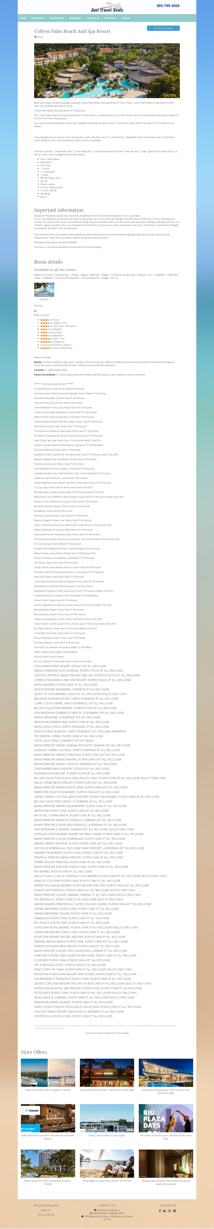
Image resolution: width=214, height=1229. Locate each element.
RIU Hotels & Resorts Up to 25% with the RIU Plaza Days (166, 1137)
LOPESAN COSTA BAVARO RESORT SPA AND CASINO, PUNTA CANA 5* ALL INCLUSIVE (89, 834)
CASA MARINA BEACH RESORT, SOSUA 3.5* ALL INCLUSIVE (71, 768)
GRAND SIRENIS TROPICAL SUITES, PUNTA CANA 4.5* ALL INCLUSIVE (78, 843)
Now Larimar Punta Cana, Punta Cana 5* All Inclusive (60, 426)
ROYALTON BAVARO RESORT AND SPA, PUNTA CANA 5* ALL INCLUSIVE (79, 937)
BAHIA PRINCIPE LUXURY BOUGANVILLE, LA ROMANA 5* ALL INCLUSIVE (80, 825)
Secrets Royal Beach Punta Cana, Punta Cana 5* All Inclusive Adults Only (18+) (73, 604)
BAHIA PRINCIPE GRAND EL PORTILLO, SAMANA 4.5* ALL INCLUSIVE (77, 820)
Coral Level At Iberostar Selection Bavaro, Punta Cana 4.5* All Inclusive (69, 581)
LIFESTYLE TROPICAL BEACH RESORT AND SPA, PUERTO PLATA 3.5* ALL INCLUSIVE (87, 675)
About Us (46, 1210)
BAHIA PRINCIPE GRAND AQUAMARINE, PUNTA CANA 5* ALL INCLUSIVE (80, 806)
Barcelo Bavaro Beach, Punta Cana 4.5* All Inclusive (60, 614)
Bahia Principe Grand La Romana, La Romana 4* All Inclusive (64, 416)
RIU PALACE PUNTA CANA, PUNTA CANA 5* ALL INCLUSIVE (72, 923)
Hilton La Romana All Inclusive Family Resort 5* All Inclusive (63, 529)
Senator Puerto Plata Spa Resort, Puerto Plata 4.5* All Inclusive (65, 412)
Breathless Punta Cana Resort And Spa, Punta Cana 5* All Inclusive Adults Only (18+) (76, 454)
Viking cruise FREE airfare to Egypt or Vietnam (48, 1089)
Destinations (57, 17)
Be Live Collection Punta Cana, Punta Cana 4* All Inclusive (62, 661)
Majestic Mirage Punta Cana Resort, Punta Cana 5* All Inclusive (65, 459)
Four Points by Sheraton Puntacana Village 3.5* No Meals (62, 647)
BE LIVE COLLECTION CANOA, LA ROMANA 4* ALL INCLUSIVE (73, 801)
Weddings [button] (75, 17)
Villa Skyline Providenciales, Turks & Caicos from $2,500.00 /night (166, 1091)
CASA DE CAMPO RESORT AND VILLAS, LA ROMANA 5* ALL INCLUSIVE (79, 1011)
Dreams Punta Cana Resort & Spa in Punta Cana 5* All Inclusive (66, 501)
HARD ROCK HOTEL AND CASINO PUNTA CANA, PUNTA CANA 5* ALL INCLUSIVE (85, 955)
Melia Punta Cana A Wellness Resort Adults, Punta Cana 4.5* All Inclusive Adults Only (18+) (79, 496)
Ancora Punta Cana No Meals (49, 656)
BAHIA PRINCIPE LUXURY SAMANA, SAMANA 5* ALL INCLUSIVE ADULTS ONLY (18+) (87, 895)
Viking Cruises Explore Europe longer (107, 1135)
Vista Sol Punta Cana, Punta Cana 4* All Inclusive (58, 402)
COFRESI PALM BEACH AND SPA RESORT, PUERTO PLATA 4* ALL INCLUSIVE (82, 680)
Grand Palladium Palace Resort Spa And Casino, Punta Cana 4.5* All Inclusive (72, 482)
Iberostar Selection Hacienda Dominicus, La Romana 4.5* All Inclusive (69, 572)
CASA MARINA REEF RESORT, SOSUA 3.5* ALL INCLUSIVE (70, 666)
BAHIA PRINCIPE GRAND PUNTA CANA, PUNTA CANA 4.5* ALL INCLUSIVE (81, 787)
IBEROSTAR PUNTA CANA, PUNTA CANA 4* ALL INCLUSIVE (71, 810)
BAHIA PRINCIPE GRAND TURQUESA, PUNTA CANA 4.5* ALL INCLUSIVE (79, 755)
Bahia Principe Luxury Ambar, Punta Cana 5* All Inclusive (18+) (65, 553)
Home (23, 17)
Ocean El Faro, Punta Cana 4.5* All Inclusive (55, 600)
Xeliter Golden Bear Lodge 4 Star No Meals (55, 651)
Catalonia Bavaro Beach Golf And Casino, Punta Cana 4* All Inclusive (68, 421)
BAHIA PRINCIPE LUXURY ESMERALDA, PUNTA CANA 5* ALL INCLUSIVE (79, 839)
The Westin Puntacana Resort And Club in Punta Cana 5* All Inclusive (68, 435)
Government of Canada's (55, 234)
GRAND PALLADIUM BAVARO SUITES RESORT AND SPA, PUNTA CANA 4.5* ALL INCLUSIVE (91, 885)
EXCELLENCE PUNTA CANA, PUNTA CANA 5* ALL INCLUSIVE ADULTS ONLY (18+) (85, 993)
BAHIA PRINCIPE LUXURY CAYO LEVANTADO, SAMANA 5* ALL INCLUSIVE (80, 951)
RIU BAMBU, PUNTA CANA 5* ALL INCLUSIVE (63, 871)
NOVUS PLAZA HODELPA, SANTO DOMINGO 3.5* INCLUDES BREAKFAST (80, 731)
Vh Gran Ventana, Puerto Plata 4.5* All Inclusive (57, 543)
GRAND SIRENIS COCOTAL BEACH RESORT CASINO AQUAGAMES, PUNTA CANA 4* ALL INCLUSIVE (96, 797)
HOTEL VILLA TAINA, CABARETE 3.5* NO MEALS (64, 740)
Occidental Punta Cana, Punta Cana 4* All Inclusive (59, 388)
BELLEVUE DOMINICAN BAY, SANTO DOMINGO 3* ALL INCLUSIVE (76, 698)
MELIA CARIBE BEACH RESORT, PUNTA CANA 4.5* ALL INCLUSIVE (75, 782)
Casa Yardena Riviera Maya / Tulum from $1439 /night (107, 1089)
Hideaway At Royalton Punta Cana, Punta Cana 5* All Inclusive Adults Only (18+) (73, 590)
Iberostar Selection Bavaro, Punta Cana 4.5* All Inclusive (62, 506)
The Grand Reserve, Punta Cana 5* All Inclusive (57, 449)
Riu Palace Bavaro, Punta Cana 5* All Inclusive (56, 642)
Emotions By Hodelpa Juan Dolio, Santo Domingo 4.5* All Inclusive (67, 548)
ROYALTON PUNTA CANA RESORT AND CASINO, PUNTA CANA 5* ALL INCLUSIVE (85, 974)
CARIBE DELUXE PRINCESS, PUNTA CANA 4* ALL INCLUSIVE (72, 862)
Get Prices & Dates (163, 28)
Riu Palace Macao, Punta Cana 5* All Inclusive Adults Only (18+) (65, 628)
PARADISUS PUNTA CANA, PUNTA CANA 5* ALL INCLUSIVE (71, 918)
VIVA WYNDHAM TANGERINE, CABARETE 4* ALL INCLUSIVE (71, 689)
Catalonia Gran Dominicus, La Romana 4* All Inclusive (61, 478)
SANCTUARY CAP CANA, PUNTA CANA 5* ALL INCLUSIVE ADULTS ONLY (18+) (83, 969)
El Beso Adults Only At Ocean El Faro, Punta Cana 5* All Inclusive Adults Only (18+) (75, 623)
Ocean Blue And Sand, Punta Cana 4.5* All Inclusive (59, 633)
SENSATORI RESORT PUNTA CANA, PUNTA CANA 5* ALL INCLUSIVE (77, 932)
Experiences (38, 17)
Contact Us (93, 17)
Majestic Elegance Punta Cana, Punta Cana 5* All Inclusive (63, 520)
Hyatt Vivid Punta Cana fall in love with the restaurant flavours (47, 1137)
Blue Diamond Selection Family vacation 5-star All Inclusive (63, 586)
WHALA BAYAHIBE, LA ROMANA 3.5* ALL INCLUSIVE (67, 717)
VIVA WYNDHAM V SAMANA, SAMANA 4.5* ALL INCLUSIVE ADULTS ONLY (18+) (84, 829)
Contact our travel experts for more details (107, 1033)
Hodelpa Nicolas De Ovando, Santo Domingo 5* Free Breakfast (66, 595)
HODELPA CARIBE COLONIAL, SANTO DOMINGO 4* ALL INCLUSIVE (77, 750)
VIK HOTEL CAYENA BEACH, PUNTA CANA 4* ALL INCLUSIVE (72, 815)
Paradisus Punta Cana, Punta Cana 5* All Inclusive (59, 463)
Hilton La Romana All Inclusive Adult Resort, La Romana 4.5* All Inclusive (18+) (72, 525)
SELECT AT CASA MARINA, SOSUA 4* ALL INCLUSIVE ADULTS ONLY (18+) (80, 694)
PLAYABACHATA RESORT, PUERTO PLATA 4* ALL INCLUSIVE (72, 773)
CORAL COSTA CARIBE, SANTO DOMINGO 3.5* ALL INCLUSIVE (73, 703)
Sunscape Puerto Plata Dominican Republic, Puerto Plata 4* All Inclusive (70, 393)
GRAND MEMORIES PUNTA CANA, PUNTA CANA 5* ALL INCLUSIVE (76, 909)
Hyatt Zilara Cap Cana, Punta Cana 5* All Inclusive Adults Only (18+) (67, 440)
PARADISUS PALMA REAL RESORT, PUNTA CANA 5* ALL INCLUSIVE (76, 946)
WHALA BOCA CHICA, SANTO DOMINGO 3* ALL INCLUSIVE (71, 726)
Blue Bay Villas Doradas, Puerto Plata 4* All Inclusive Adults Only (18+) (68, 492)
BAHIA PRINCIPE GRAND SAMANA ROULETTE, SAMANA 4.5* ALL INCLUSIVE (82, 745)
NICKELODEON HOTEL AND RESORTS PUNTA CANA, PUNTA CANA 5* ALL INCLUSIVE (88, 988)
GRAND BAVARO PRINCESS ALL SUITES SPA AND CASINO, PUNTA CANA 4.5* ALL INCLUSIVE (92, 904)
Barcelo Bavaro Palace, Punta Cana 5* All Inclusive (59, 609)
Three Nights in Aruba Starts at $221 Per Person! (107, 1180)
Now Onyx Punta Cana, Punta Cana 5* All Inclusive (59, 576)
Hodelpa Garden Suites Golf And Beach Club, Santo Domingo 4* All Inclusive (72, 473)
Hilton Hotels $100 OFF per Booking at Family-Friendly (48, 1182)
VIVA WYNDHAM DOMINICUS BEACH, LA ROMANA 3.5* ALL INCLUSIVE (79, 713)
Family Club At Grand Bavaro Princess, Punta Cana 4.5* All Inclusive (67, 567)
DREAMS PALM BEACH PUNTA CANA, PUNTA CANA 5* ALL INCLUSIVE (78, 852)
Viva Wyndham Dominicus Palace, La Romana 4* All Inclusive (64, 468)
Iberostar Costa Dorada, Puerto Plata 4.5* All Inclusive (61, 515)
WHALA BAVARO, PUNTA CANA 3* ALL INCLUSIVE (65, 685)
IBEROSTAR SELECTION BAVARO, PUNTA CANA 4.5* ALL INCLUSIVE (77, 792)
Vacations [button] (110, 17)
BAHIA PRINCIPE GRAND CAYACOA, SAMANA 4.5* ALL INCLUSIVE (75, 764)
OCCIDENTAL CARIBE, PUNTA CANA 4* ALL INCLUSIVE (68, 736)
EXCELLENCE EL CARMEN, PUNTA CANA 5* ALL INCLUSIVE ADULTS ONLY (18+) (84, 997)
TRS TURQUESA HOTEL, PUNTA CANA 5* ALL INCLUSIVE (70, 965)
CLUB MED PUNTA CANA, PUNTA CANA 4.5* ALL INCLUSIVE (72, 960)
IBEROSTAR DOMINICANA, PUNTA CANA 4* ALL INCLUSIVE (71, 722)
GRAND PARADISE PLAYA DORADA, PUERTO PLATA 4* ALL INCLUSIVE (78, 670)
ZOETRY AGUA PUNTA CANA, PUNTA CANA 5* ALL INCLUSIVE (73, 1016)
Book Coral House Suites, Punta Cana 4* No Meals (59, 637)
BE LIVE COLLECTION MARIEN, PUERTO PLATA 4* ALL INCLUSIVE (75, 708)
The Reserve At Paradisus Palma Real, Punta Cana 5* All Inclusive (66, 431)
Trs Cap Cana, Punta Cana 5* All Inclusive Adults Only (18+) (63, 487)
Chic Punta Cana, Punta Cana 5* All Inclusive (56, 562)
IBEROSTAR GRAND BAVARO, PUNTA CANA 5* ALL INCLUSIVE (73, 1002)
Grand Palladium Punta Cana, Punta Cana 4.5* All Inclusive (63, 407)
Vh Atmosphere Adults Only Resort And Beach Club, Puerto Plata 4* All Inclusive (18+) (76, 539)
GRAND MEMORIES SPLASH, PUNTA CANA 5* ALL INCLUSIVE (73, 913)
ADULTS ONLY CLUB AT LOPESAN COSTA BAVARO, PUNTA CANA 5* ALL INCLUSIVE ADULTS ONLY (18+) (100, 876)
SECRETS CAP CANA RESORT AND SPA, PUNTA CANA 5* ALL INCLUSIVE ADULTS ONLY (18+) (92, 983)
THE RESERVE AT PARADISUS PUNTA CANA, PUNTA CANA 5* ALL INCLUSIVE (82, 979)
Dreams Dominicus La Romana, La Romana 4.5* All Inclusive (64, 557)
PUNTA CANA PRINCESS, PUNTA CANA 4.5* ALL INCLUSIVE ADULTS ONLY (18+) (84, 890)
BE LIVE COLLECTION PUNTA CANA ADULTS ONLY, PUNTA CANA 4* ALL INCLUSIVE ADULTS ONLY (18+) (100, 778)
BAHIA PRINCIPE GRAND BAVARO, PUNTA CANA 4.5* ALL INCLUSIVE (77, 759)
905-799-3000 (168, 5)
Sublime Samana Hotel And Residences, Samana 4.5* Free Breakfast (68, 445)
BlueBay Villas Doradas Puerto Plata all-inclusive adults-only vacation (166, 1182)
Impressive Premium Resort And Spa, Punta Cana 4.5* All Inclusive (67, 534)
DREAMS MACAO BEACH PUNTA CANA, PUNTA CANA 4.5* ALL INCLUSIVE (81, 941)
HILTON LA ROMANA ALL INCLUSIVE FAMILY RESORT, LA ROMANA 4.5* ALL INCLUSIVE (89, 848)
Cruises (126, 17)
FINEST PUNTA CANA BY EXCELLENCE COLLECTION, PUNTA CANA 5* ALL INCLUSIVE (87, 1007)
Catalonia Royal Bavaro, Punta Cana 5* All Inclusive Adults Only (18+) (68, 619)
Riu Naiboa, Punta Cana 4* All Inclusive (53, 510)
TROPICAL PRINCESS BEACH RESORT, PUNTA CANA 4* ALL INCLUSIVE (78, 857)
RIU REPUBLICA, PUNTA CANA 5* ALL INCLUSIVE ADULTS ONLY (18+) (78, 899)
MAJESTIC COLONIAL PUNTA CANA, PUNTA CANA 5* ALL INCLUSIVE (77, 881)
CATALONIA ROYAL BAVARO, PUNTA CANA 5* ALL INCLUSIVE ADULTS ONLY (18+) (86, 927)
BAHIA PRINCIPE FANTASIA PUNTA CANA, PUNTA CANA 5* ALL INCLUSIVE (81, 867)
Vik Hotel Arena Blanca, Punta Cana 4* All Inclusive (59, 398)
